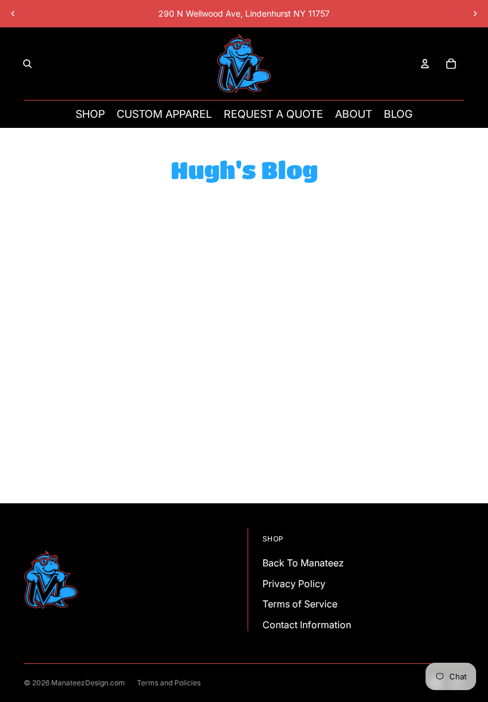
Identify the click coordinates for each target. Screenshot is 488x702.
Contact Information (306, 625)
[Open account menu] (425, 64)
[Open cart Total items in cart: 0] (451, 64)
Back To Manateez (303, 563)
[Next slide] (475, 14)
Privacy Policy (294, 584)
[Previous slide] (13, 14)
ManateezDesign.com (88, 682)
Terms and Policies (169, 682)
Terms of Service (299, 604)
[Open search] (27, 64)
